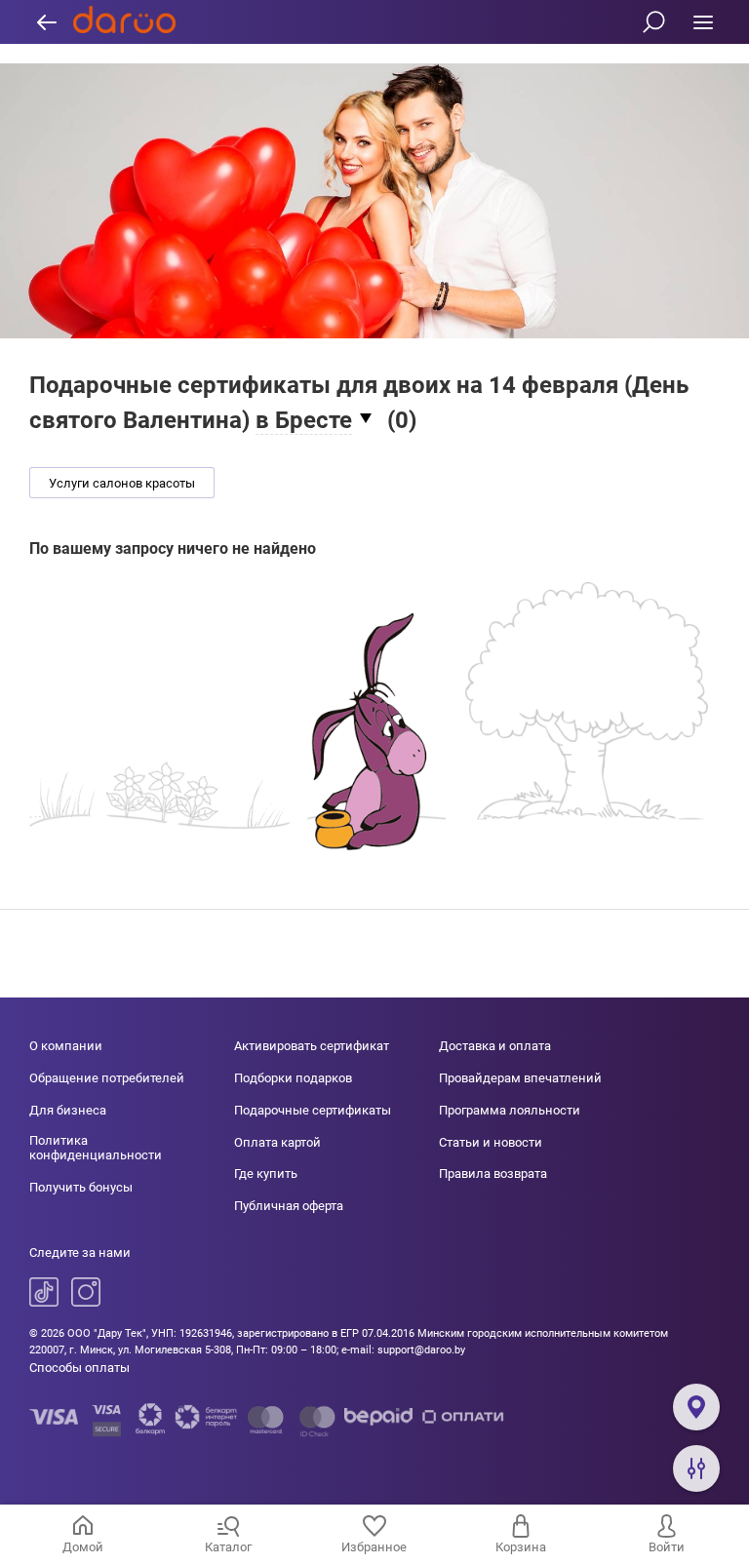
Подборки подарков (293, 1078)
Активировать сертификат (311, 1045)
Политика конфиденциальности (95, 1148)
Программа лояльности (509, 1110)
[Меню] (703, 22)
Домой (82, 1547)
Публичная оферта (288, 1205)
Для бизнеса (67, 1110)
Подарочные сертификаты (312, 1110)
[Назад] (46, 22)
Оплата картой (277, 1142)
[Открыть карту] (696, 1407)
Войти (667, 1547)
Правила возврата (493, 1173)
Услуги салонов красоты (122, 483)
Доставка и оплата (495, 1045)
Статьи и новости (490, 1142)
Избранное (374, 1547)
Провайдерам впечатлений (520, 1078)
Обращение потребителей (106, 1078)
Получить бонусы (81, 1187)
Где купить (265, 1173)
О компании (65, 1045)
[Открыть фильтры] (696, 1468)
